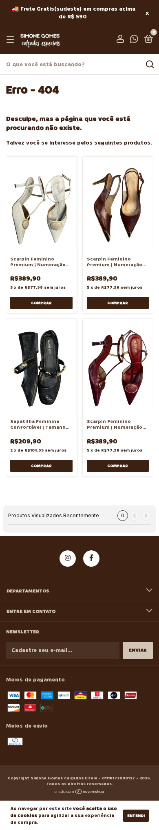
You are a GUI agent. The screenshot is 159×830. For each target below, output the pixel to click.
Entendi (136, 816)
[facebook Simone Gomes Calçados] (91, 558)
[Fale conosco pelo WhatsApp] (134, 40)
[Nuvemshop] (79, 793)
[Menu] (11, 39)
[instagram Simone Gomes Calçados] (68, 558)
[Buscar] (149, 64)
